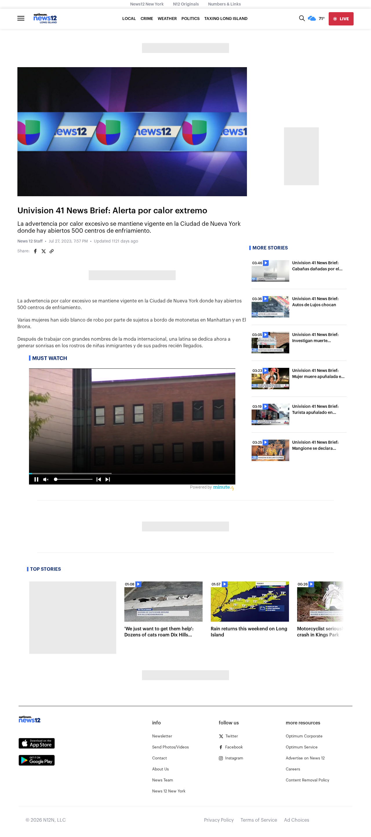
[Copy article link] (51, 251)
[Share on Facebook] (35, 251)
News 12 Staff (30, 241)
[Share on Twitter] (43, 251)
